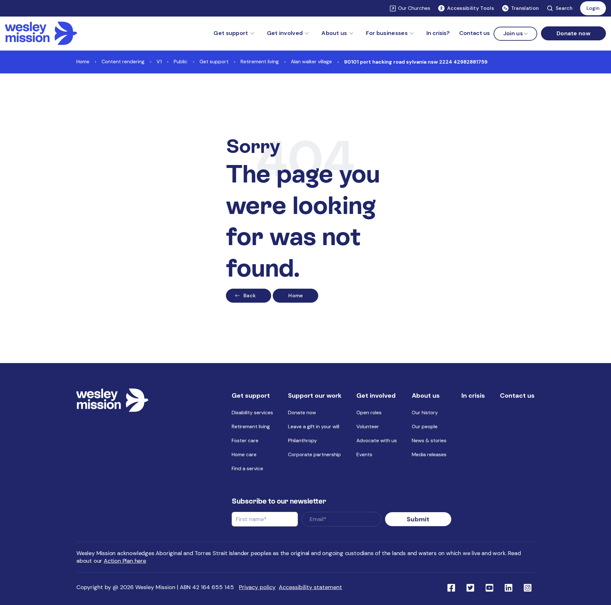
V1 (159, 61)
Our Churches (414, 8)
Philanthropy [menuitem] (302, 440)
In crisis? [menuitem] (438, 33)
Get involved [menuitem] (376, 395)
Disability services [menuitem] (252, 412)
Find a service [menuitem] (247, 468)
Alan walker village (311, 61)
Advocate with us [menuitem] (376, 440)
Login (593, 8)
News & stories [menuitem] (429, 440)
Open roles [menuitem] (369, 412)
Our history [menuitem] (425, 412)
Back (249, 295)
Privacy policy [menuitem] (257, 587)
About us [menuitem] (426, 395)
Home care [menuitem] (244, 454)
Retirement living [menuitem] (251, 426)
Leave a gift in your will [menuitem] (313, 426)
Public (180, 61)
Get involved (285, 33)
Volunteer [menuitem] (367, 426)
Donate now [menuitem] (302, 412)
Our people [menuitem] (425, 426)
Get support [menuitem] (251, 395)
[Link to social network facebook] (451, 587)
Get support (231, 33)
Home (82, 61)
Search (564, 8)
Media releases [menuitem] (429, 454)
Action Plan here (125, 561)
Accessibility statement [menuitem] (310, 587)
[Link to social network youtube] (489, 587)
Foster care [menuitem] (245, 440)
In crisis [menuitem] (473, 395)
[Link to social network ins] (528, 587)
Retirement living (260, 61)
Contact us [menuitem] (474, 33)
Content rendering (123, 61)
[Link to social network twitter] (470, 587)
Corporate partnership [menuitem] (314, 454)
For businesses (387, 33)
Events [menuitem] (364, 454)
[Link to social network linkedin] (509, 587)
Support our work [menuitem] (314, 395)
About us (334, 33)
